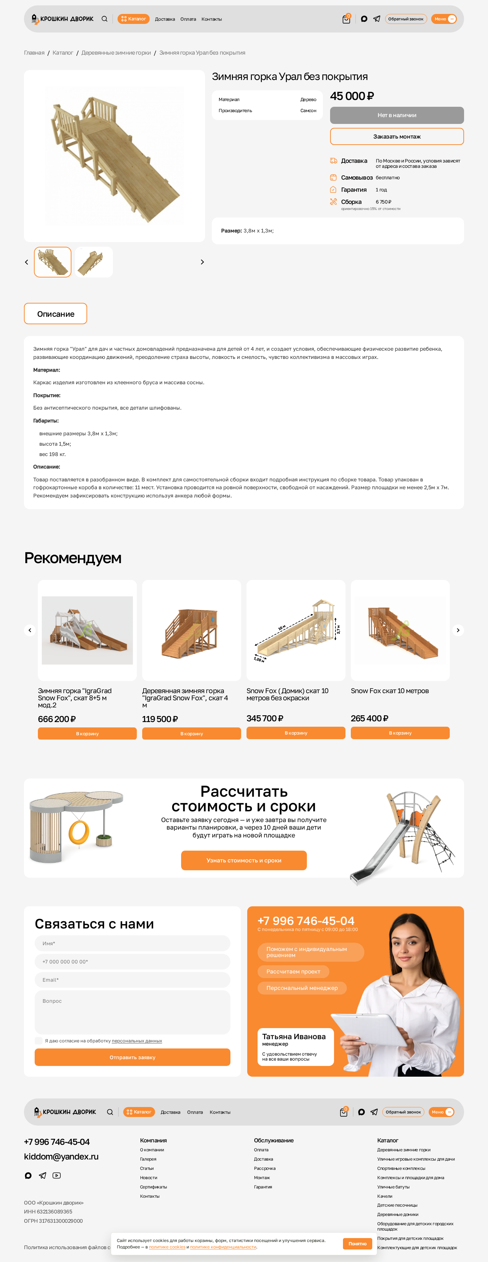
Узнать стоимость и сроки (244, 860)
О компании (152, 1149)
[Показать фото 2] (94, 262)
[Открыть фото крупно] (114, 156)
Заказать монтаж (396, 136)
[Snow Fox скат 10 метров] (400, 630)
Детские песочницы (397, 1205)
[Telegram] (377, 19)
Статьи (147, 1168)
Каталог (137, 18)
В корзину (87, 733)
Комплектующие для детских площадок (417, 1247)
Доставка (165, 19)
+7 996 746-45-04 (306, 921)
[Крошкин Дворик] (62, 19)
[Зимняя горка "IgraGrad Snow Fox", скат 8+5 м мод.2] (87, 630)
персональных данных (137, 1040)
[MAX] (364, 19)
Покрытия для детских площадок (410, 1238)
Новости (148, 1177)
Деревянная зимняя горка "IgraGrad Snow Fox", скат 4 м (185, 697)
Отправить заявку (132, 1057)
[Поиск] (104, 18)
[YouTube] (57, 1175)
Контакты (211, 19)
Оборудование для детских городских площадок (415, 1226)
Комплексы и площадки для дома (410, 1177)
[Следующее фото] (201, 262)
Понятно (358, 1243)
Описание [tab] (56, 314)
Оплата (188, 19)
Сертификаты (153, 1187)
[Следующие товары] (458, 630)
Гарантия (263, 1187)
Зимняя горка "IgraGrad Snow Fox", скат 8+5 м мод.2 (74, 697)
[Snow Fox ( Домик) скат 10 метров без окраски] (296, 630)
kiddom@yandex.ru (61, 1156)
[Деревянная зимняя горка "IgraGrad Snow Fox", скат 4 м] (191, 630)
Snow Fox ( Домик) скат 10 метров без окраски (287, 694)
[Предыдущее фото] (27, 262)
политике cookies (167, 1247)
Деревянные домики (397, 1214)
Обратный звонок (405, 18)
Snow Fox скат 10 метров (390, 690)
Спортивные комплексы (401, 1168)
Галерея (148, 1159)
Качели (384, 1196)
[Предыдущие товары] (29, 630)
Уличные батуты (393, 1187)
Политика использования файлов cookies (75, 1247)
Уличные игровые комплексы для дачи (416, 1159)
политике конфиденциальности (223, 1247)
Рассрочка (265, 1168)
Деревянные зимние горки (403, 1149)
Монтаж (262, 1177)
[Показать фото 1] (52, 262)
